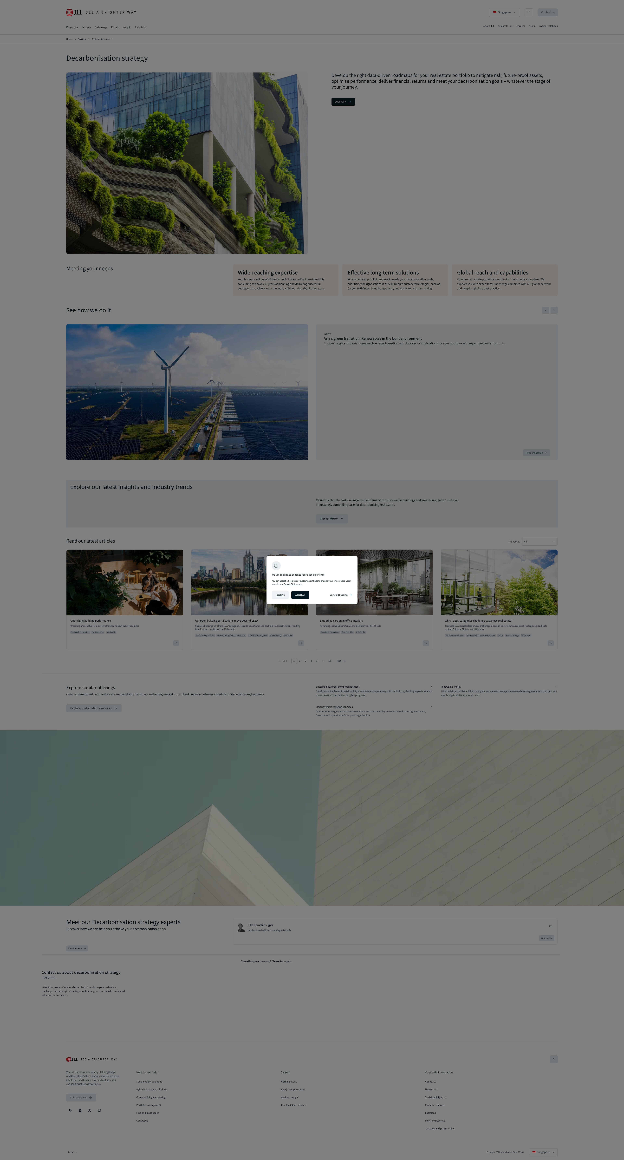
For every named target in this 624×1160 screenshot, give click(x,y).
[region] (312, 580)
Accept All (300, 595)
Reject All (280, 595)
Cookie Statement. (293, 584)
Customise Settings (341, 595)
